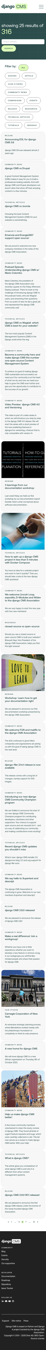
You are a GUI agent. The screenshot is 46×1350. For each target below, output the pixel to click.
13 (34, 1222)
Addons (12, 76)
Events (34, 101)
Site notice (16, 1321)
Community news (17, 92)
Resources (31, 109)
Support (5, 1321)
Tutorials (13, 125)
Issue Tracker (7, 1288)
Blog (3, 1251)
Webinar (32, 125)
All (23, 68)
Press (26, 1321)
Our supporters (8, 1263)
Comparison (15, 101)
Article (29, 76)
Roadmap (5, 1280)
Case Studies (15, 84)
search (9, 48)
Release (12, 109)
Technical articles (19, 117)
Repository (6, 1284)
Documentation (8, 1276)
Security (5, 1259)
